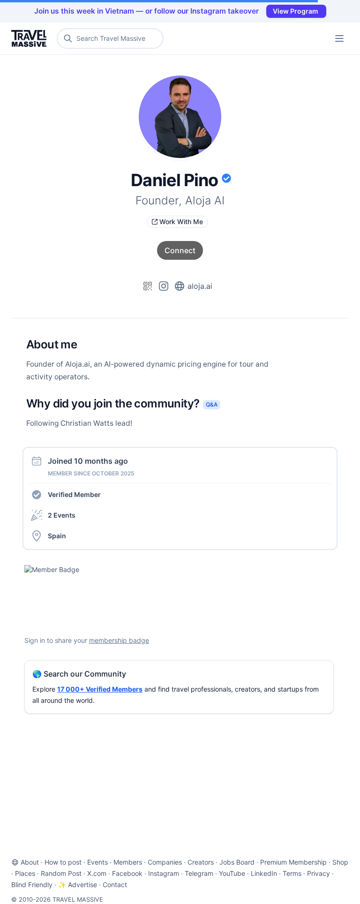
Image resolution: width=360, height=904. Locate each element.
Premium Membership (293, 862)
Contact (115, 885)
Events (97, 862)
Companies (165, 862)
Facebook (127, 873)
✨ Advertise (77, 885)
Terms (292, 873)
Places (25, 873)
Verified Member (74, 494)
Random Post (61, 873)
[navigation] (339, 38)
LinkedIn (264, 873)
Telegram (199, 873)
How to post (63, 862)
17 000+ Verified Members (99, 689)
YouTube (232, 873)
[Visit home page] (30, 38)
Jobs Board (237, 862)
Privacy (318, 873)
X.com (96, 873)
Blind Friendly (31, 885)
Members (127, 862)
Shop (340, 862)
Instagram (163, 873)
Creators (201, 862)
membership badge (119, 640)
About (30, 862)
